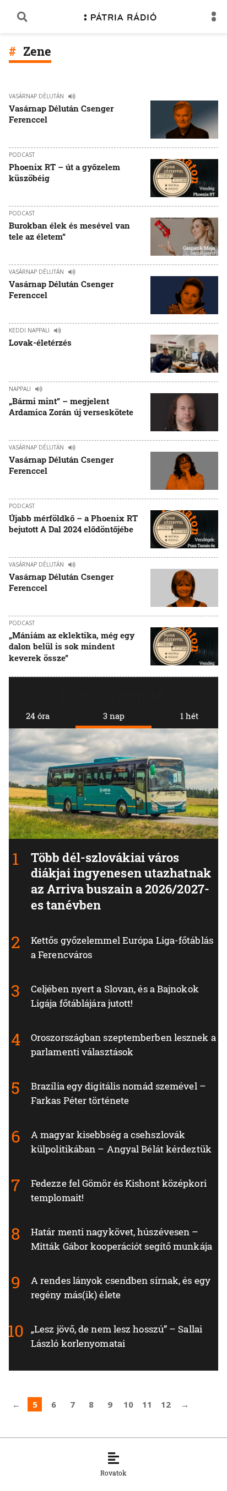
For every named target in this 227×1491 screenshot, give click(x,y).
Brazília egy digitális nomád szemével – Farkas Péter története (118, 1093)
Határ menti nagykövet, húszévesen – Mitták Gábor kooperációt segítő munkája (121, 1238)
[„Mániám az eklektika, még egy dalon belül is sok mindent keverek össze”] (184, 647)
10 (128, 1404)
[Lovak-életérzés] (184, 354)
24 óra (38, 715)
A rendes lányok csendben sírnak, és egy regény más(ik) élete (120, 1287)
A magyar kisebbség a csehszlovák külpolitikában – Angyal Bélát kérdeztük (121, 1141)
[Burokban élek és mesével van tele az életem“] (184, 237)
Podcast (22, 154)
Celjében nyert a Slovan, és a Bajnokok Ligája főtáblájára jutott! (115, 995)
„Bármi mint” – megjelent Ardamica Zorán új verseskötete (71, 406)
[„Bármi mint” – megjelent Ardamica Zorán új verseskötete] (184, 412)
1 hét (189, 715)
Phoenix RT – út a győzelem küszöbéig (64, 172)
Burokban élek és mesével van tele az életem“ (69, 231)
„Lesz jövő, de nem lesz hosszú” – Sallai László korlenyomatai (116, 1336)
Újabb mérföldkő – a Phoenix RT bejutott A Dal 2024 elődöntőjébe (73, 523)
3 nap (114, 715)
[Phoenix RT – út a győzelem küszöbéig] (184, 178)
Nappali (20, 389)
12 (166, 1404)
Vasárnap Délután (36, 96)
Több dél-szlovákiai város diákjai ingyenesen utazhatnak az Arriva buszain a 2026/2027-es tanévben (121, 881)
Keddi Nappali (29, 330)
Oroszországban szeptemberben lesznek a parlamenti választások (123, 1044)
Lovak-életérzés (40, 342)
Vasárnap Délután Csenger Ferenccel (61, 114)
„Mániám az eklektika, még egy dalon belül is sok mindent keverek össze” (71, 646)
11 (147, 1404)
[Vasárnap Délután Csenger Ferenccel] (184, 120)
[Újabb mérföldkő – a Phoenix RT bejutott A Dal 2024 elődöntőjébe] (184, 529)
